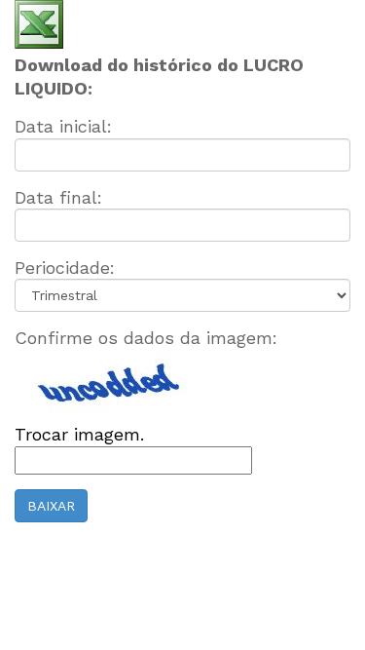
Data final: (58, 197)
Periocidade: (65, 267)
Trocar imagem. (79, 434)
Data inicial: (63, 126)
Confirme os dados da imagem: (146, 337)
